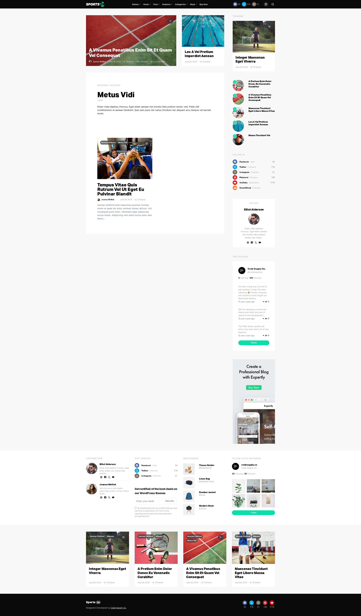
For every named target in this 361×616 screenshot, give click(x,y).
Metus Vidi (122, 142)
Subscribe (169, 501)
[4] (238, 125)
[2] (238, 98)
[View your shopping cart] (266, 4)
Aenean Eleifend (108, 142)
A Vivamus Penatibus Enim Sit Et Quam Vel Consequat (130, 52)
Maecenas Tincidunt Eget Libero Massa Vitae (261, 109)
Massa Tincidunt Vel (259, 135)
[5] (238, 139)
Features (166, 4)
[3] (238, 112)
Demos (135, 4)
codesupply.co (249, 464)
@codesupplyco (255, 272)
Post (155, 4)
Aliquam (110, 536)
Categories (180, 4)
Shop (192, 4)
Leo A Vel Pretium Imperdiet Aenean (199, 54)
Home (146, 4)
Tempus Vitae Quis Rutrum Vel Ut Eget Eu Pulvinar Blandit (120, 189)
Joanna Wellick (99, 61)
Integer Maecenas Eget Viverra (250, 59)
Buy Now (204, 4)
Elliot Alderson (254, 209)
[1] (238, 85)
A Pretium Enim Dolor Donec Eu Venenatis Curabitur (259, 84)
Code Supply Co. (257, 268)
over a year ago (247, 302)
